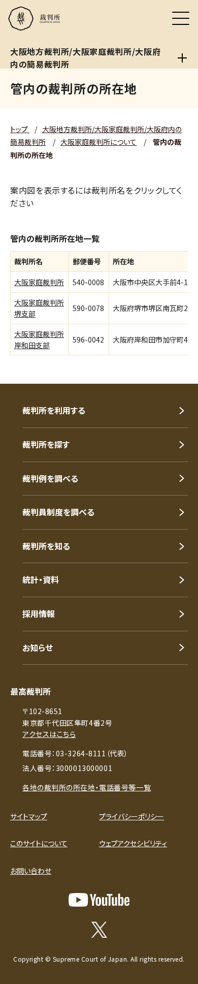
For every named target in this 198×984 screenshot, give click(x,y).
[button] (177, 370)
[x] (99, 929)
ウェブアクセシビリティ (133, 843)
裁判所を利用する (53, 410)
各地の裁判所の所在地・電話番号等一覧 (86, 787)
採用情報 (38, 613)
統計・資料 (40, 579)
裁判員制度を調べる (58, 512)
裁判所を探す (46, 444)
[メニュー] (181, 18)
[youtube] (99, 900)
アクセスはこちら (49, 734)
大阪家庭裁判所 (39, 282)
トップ (19, 129)
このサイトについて (39, 843)
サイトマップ (28, 816)
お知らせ (37, 647)
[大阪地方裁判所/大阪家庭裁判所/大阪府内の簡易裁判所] (182, 58)
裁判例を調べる (50, 478)
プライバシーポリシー (131, 816)
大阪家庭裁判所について (98, 142)
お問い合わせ (30, 871)
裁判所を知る (46, 546)
